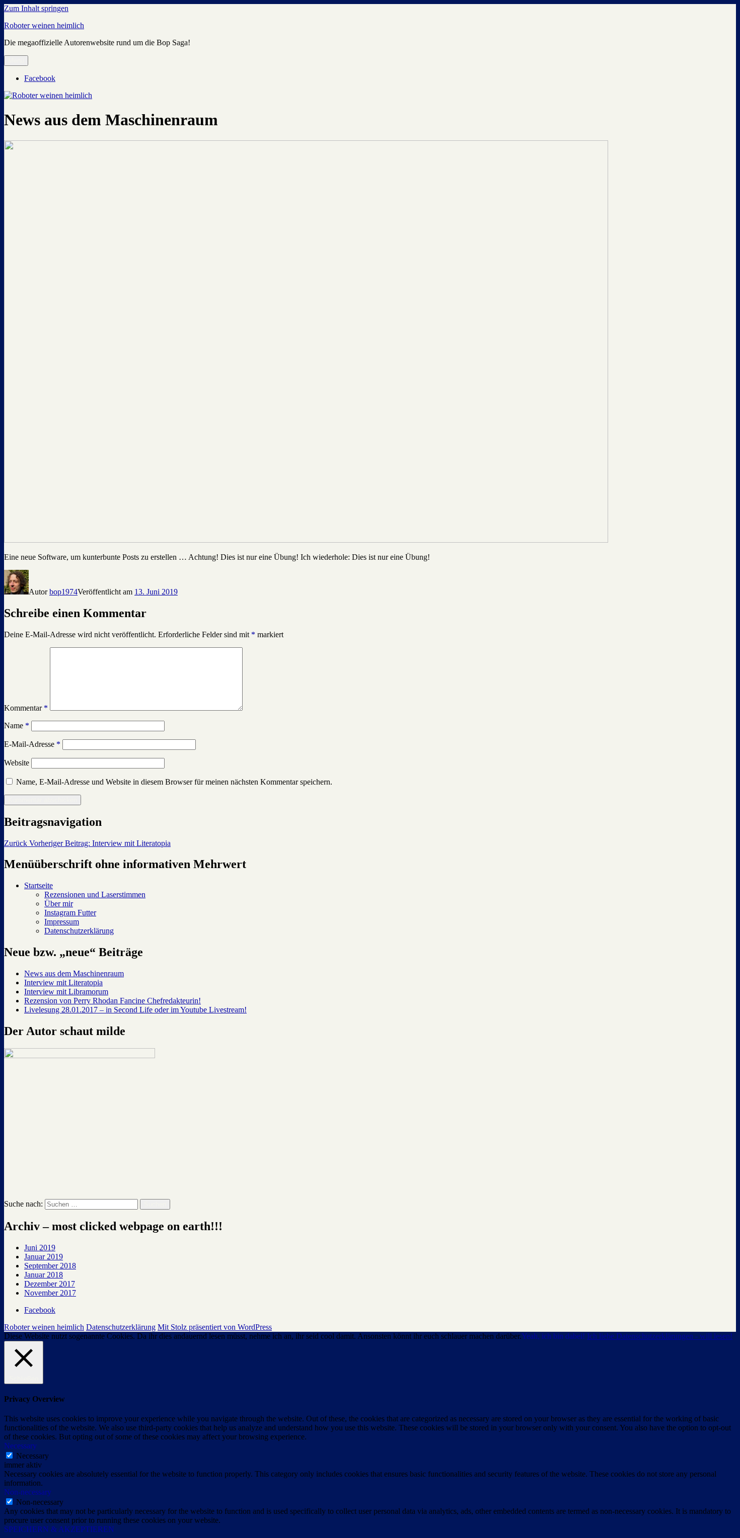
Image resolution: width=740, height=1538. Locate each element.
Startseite (38, 885)
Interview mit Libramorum (66, 991)
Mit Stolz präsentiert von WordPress (215, 1327)
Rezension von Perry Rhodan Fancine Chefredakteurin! (112, 1000)
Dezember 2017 (49, 1283)
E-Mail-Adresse (32, 744)
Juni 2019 (39, 1247)
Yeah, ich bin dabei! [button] (553, 1336)
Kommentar (26, 708)
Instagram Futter (70, 912)
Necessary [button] (20, 1445)
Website (16, 762)
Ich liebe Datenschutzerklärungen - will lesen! (659, 1336)
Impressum (61, 921)
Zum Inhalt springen (36, 8)
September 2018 (50, 1265)
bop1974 (63, 591)
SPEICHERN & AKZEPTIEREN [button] (59, 1529)
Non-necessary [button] (27, 1492)
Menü (16, 60)
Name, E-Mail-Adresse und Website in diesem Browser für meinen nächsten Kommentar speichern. (174, 782)
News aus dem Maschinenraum (74, 973)
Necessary (32, 1455)
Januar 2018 (43, 1274)
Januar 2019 (43, 1256)
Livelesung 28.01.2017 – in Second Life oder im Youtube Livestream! (135, 1009)
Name (16, 725)
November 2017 (50, 1293)
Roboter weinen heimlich (44, 25)
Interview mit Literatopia (63, 982)
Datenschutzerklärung (79, 930)
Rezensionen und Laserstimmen (94, 894)
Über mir (58, 903)
